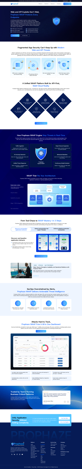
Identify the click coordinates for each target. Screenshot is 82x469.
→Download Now (54, 0)
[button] (42, 4)
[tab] (17, 186)
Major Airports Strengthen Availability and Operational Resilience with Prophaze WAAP (51, 267)
